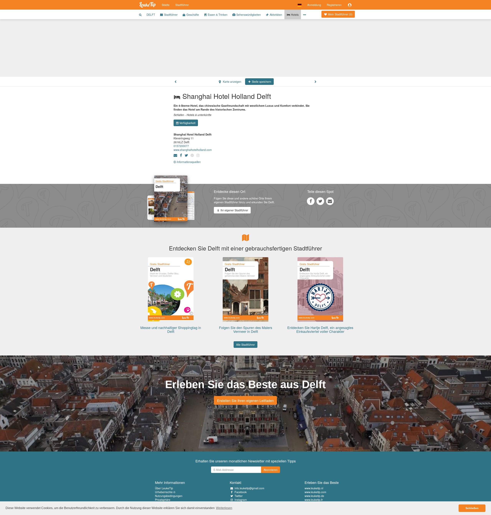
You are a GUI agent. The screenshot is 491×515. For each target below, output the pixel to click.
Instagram (241, 500)
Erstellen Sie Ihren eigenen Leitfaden (245, 400)
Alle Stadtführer (245, 344)
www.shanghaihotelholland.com (193, 150)
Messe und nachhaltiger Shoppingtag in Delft (170, 329)
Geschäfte (192, 15)
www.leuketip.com (315, 492)
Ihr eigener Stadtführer (234, 210)
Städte (166, 5)
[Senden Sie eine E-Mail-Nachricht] (330, 201)
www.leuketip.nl (314, 488)
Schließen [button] (472, 508)
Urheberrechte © (165, 492)
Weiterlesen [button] (224, 508)
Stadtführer (182, 5)
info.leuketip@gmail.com (249, 488)
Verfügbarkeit (187, 123)
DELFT (151, 15)
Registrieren (334, 5)
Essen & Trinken (217, 15)
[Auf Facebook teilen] (311, 201)
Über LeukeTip (164, 488)
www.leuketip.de (314, 496)
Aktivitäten (275, 15)
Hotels (294, 15)
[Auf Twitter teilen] (320, 201)
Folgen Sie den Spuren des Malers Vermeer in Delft (245, 329)
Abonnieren (271, 470)
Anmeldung (314, 5)
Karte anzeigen (231, 81)
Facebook (241, 492)
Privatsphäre (162, 500)
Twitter (239, 496)
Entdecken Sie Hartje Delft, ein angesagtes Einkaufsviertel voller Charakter (320, 329)
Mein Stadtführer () (340, 14)
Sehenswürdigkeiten (248, 15)
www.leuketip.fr (314, 500)
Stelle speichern (261, 81)
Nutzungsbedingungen (168, 496)
